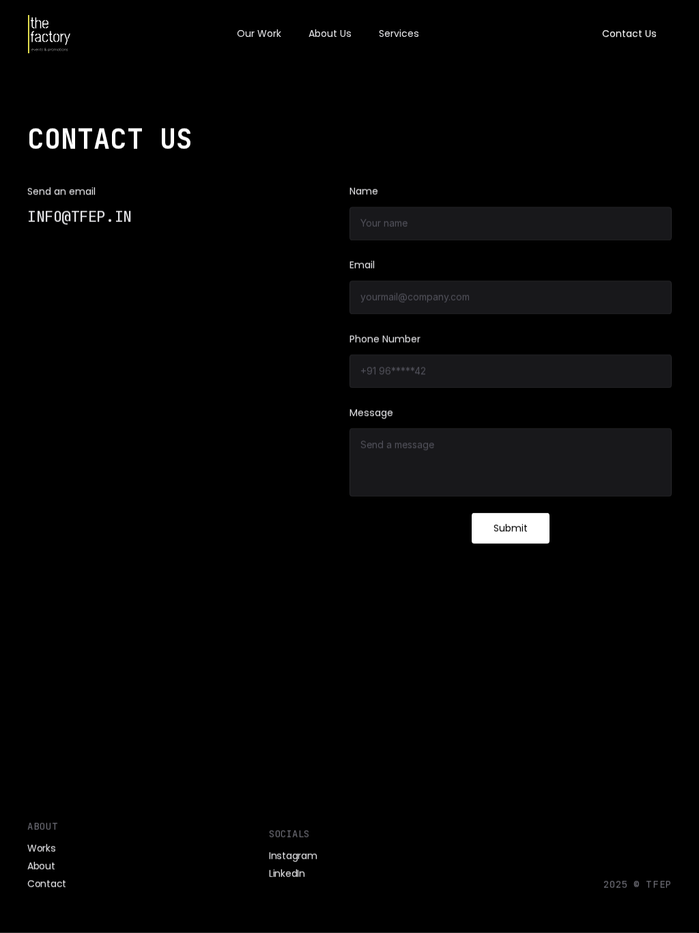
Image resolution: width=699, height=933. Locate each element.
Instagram (293, 856)
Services (399, 33)
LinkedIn (287, 873)
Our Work (259, 33)
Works (41, 848)
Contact (46, 884)
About (41, 866)
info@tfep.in (79, 217)
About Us (330, 33)
